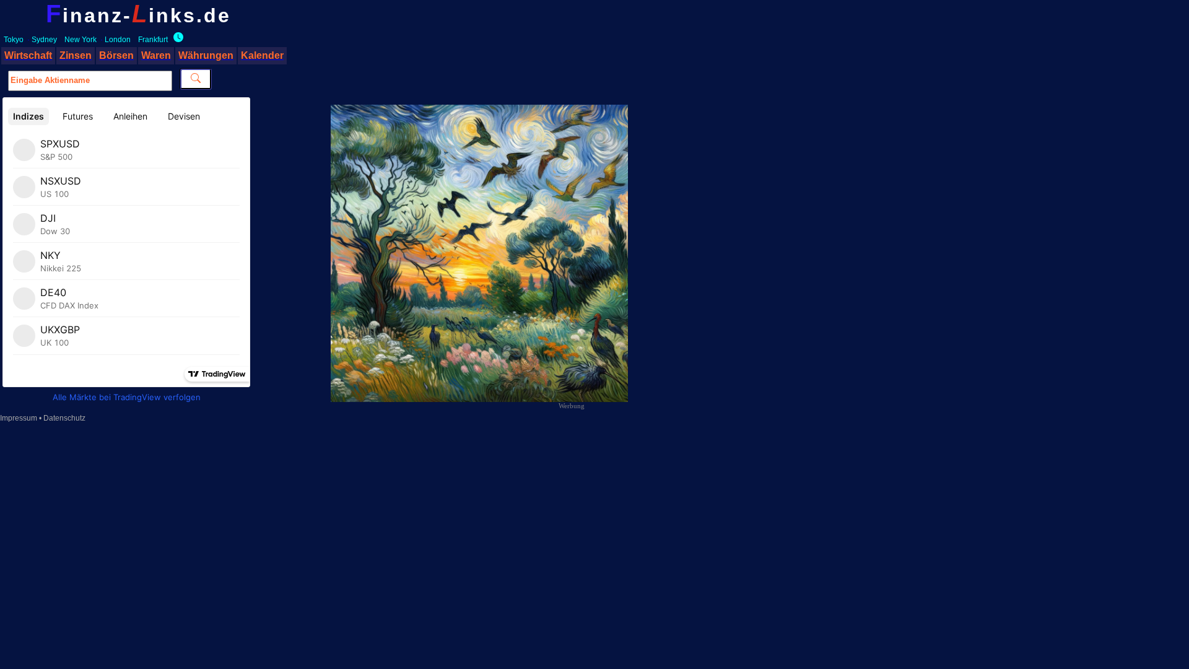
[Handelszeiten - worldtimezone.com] (176, 39)
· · (86, 39)
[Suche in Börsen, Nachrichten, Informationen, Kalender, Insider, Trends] (196, 79)
